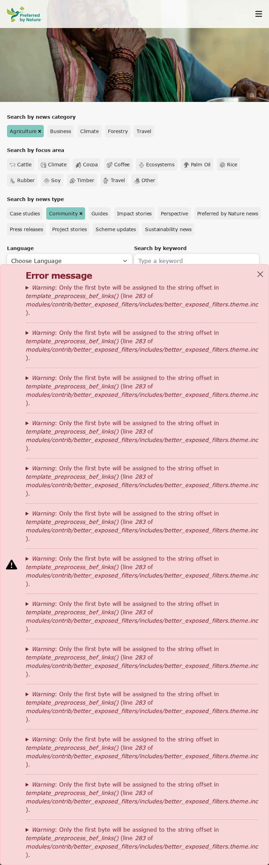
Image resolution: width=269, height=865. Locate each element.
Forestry (118, 131)
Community (63, 213)
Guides (99, 213)
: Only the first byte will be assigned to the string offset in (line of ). (142, 300)
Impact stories (134, 213)
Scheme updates (116, 229)
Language (20, 248)
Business (60, 131)
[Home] (28, 14)
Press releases (26, 229)
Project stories (69, 229)
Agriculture (23, 131)
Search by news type (35, 199)
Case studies (25, 213)
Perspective (174, 213)
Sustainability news (168, 229)
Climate (89, 131)
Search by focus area (35, 150)
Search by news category (41, 117)
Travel (144, 131)
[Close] (260, 274)
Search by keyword (160, 248)
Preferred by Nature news (227, 213)
